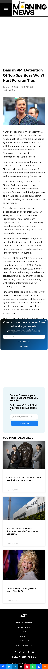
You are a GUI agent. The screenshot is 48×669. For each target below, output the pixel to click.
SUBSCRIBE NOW (24, 342)
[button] (24, 324)
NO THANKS (24, 346)
